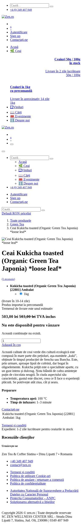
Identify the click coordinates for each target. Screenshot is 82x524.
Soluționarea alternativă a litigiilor (32, 502)
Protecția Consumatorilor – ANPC (33, 498)
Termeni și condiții (22, 472)
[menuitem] (14, 47)
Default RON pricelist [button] (16, 213)
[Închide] (3, 151)
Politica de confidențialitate (28, 483)
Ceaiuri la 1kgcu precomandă (21, 88)
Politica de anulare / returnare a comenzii (37, 479)
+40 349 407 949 (21, 461)
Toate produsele (20, 220)
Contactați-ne (19, 40)
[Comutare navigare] (11, 144)
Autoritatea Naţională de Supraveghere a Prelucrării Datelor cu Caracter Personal (44, 492)
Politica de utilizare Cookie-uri (30, 476)
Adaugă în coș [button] (11, 345)
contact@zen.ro (20, 465)
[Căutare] (51, 6)
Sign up (15, 36)
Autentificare (18, 32)
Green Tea (17, 224)
